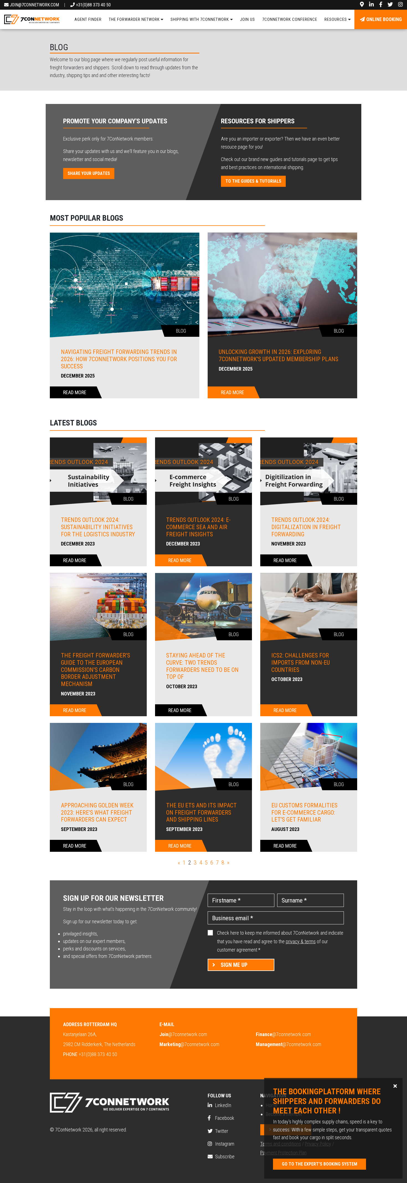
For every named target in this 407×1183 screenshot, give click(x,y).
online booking (384, 19)
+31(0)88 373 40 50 (93, 4)
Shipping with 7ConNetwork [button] (200, 19)
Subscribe (224, 1156)
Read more (74, 392)
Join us (247, 19)
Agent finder (88, 19)
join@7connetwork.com (34, 4)
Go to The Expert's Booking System (319, 1164)
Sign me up (234, 965)
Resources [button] (335, 19)
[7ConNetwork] (32, 19)
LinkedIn (222, 1105)
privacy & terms (301, 941)
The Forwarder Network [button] (134, 19)
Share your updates (89, 173)
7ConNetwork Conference (289, 19)
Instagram (224, 1144)
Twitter (221, 1131)
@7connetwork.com (183, 1034)
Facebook (224, 1118)
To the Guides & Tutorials (253, 181)
